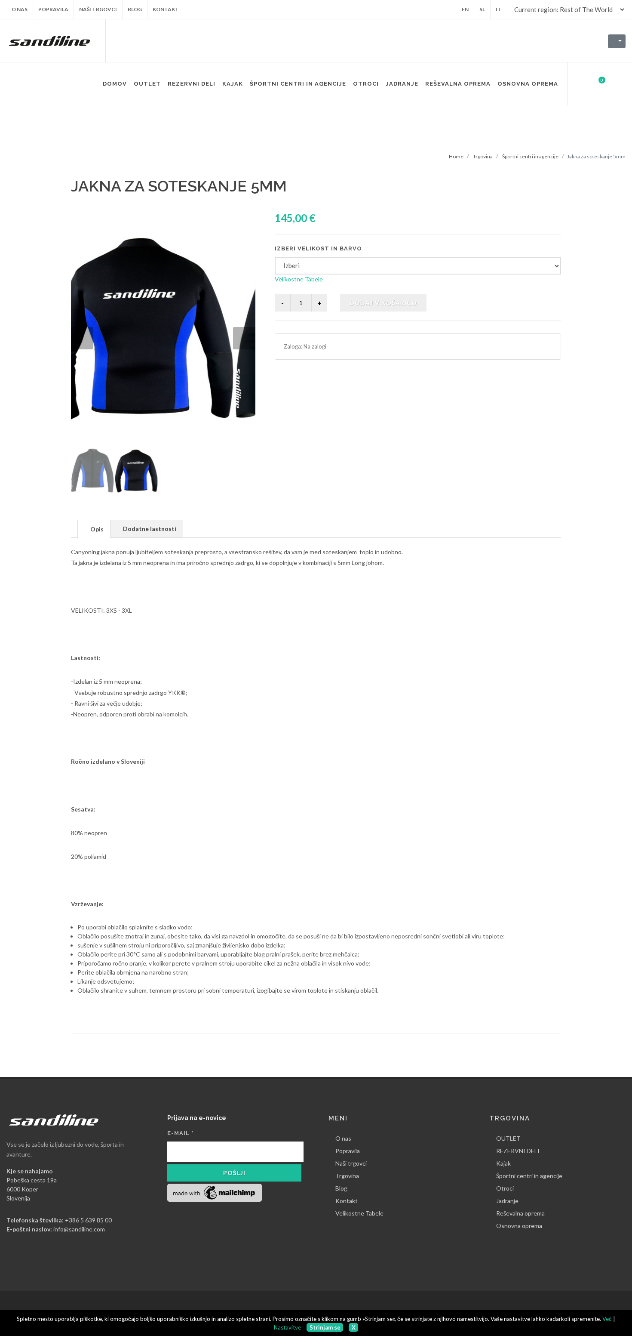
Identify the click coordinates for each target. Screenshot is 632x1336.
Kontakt (346, 1200)
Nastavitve (287, 1327)
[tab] (93, 528)
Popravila (347, 1150)
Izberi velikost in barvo (318, 248)
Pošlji (234, 1172)
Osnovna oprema (519, 1225)
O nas (343, 1138)
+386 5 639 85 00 (88, 1220)
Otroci (505, 1188)
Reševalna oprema (520, 1213)
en (465, 9)
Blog (341, 1188)
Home (456, 156)
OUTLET (508, 1138)
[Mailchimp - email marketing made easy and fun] (214, 1192)
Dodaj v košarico (383, 302)
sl (482, 9)
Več (607, 1318)
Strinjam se (325, 1327)
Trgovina (483, 156)
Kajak (503, 1163)
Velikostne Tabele (299, 279)
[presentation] (94, 529)
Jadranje (507, 1200)
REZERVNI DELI (518, 1150)
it (498, 9)
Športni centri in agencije (530, 156)
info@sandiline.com (79, 1229)
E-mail (180, 1133)
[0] (596, 83)
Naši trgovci (351, 1163)
